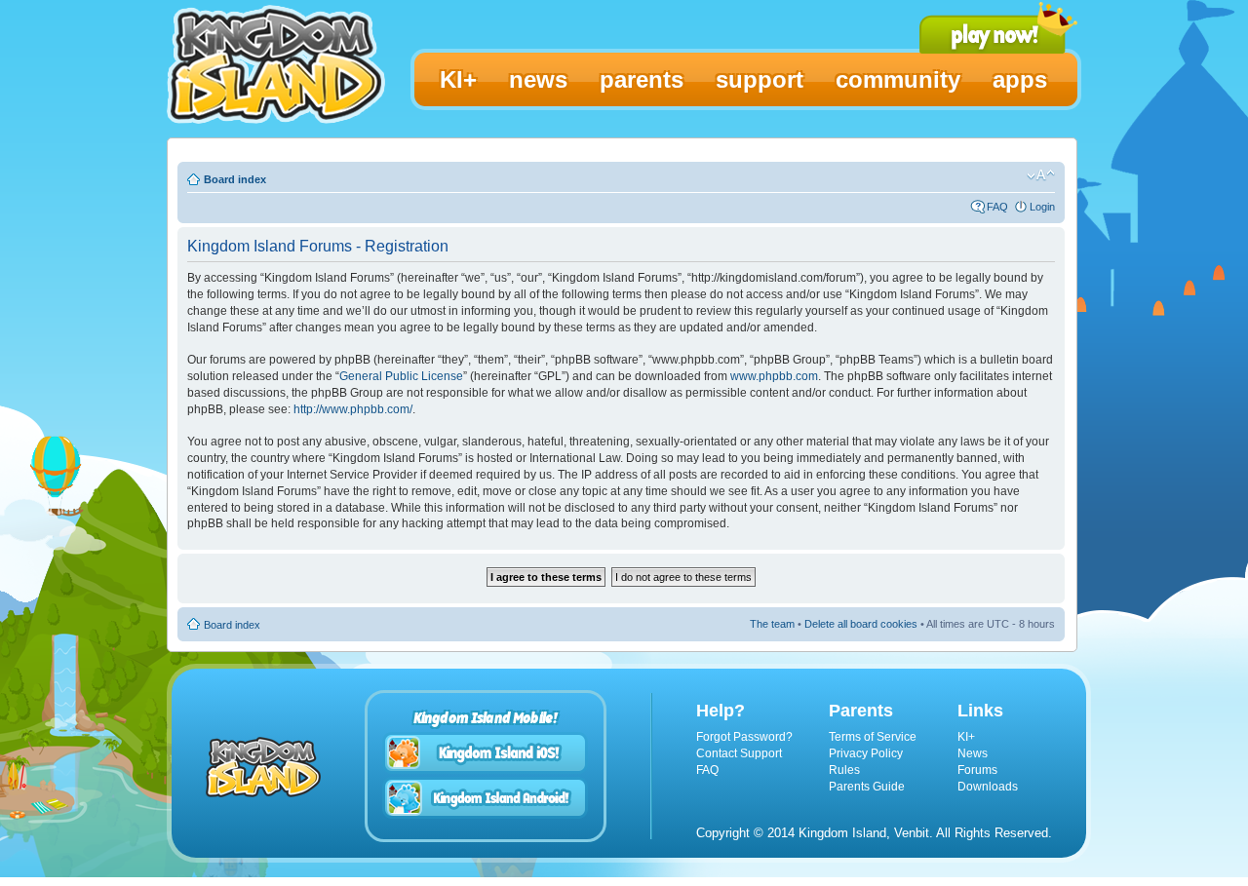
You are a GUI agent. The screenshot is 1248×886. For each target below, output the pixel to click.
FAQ (997, 206)
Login (1042, 206)
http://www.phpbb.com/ (352, 409)
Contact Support (739, 753)
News (972, 753)
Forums (977, 770)
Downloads (987, 786)
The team (772, 624)
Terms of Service (872, 737)
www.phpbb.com (774, 376)
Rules (844, 770)
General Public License (401, 376)
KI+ (966, 737)
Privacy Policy (866, 753)
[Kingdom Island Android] (485, 798)
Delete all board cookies (860, 624)
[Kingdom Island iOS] (485, 753)
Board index (235, 179)
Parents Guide (867, 786)
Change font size (1041, 175)
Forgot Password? (744, 737)
